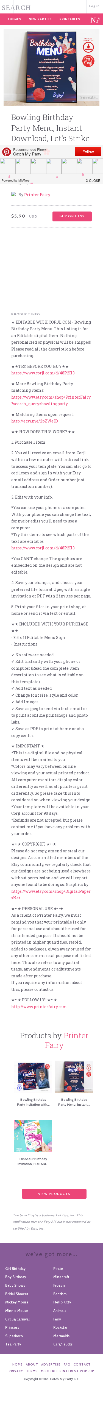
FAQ (67, 1364)
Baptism (59, 1294)
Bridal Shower (16, 1294)
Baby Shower (16, 1285)
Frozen (59, 1285)
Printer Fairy (37, 194)
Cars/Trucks (63, 1344)
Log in (94, 6)
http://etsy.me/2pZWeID (34, 421)
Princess (12, 1327)
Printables (70, 19)
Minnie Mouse (16, 1310)
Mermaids (61, 1336)
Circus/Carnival (17, 1319)
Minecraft (61, 1277)
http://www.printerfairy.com (39, 1006)
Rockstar (60, 1327)
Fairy (57, 1319)
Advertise (50, 1364)
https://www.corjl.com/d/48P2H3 (43, 373)
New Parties (40, 19)
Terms (32, 1371)
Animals (59, 1310)
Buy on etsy (72, 216)
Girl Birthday (15, 1268)
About (32, 1364)
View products (54, 1194)
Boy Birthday (15, 1277)
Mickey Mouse (17, 1302)
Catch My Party (51, 6)
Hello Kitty (62, 1302)
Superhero (14, 1336)
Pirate (58, 1268)
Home (17, 1364)
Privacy (16, 1371)
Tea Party (13, 1344)
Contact (82, 1364)
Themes (14, 19)
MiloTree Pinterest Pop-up (67, 1371)
